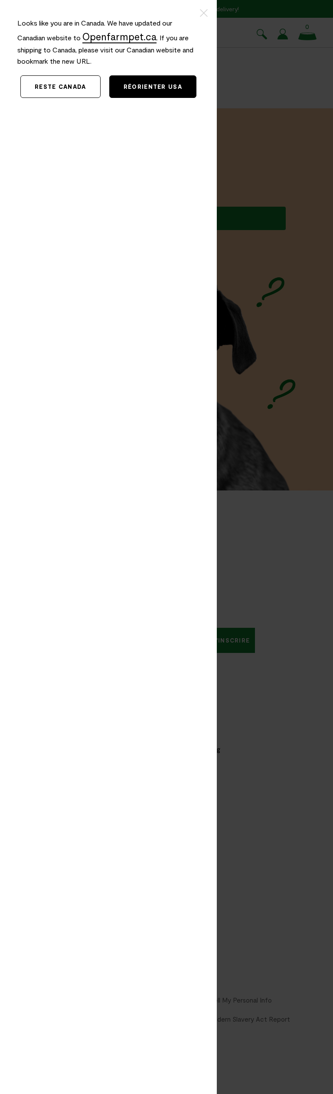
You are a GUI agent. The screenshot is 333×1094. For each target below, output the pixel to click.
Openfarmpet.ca (119, 36)
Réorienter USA (153, 86)
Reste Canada (60, 86)
